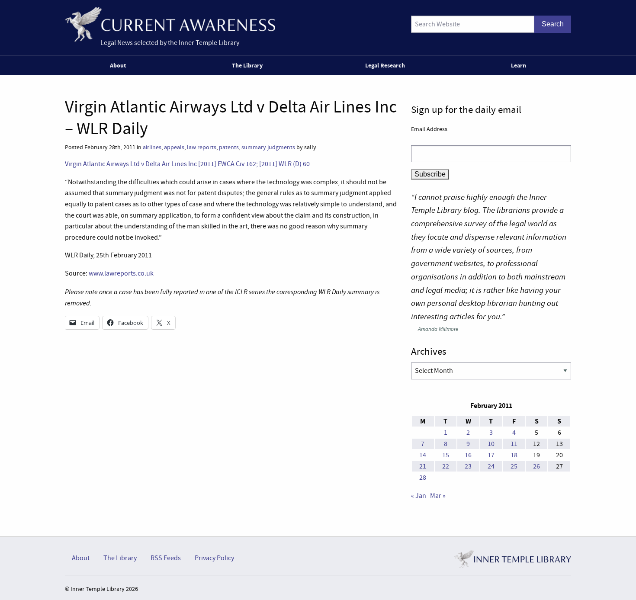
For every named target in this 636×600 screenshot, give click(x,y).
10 (491, 444)
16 (468, 455)
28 (422, 477)
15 (445, 455)
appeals (174, 147)
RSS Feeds (166, 558)
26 (536, 466)
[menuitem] (119, 65)
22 (445, 466)
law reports (201, 147)
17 (491, 455)
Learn (518, 65)
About (118, 65)
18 (514, 455)
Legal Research (385, 65)
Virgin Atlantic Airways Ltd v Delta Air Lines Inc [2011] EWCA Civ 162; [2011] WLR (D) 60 (187, 164)
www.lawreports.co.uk (121, 273)
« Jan (418, 495)
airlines (152, 147)
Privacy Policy (214, 558)
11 (514, 444)
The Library (247, 65)
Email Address (429, 129)
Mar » (438, 495)
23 (468, 466)
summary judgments (268, 147)
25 (514, 466)
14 (422, 455)
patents (229, 147)
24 (491, 466)
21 (422, 466)
